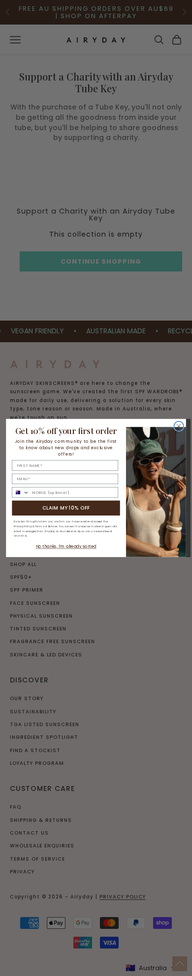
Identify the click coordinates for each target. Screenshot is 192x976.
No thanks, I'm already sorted (66, 546)
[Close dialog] (179, 426)
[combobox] (21, 492)
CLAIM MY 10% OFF (66, 508)
